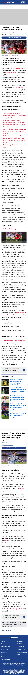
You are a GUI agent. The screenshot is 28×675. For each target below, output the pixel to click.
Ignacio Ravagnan (8, 445)
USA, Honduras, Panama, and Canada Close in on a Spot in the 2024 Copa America (14, 131)
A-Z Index (20, 655)
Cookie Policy (5, 652)
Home (2, 422)
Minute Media (8, 663)
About (3, 641)
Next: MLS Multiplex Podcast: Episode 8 (13, 340)
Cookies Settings (6, 659)
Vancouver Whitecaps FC (17, 68)
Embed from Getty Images (9, 229)
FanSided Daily (5, 646)
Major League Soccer (16, 609)
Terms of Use (21, 649)
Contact (3, 644)
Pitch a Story (20, 646)
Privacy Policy (5, 649)
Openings (20, 641)
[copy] (11, 35)
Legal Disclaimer (22, 652)
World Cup (8, 630)
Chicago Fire (19, 87)
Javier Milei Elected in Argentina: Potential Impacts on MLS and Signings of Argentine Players (15, 116)
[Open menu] (2, 2)
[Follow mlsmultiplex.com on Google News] (24, 370)
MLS (6, 540)
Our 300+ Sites (21, 644)
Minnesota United (10, 72)
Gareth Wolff (6, 32)
